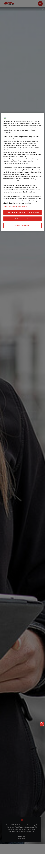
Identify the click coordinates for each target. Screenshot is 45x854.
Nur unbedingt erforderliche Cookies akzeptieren (22, 212)
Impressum (23, 206)
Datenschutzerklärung (10, 206)
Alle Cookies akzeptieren (22, 219)
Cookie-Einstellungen (22, 225)
